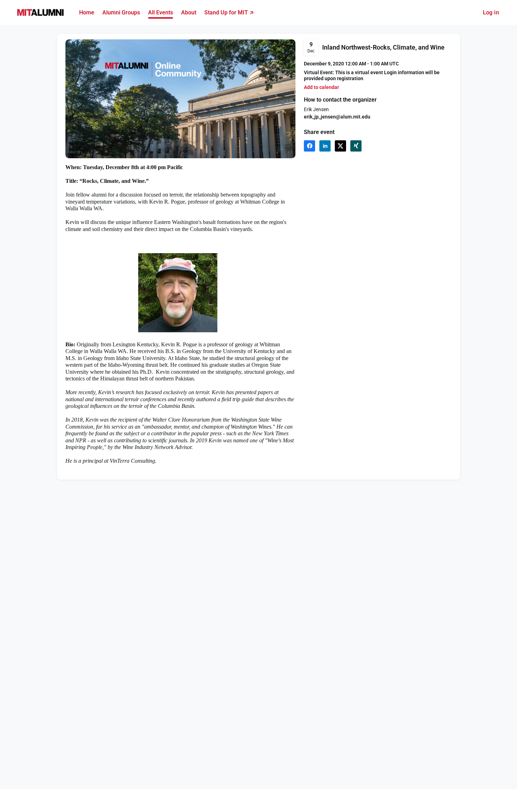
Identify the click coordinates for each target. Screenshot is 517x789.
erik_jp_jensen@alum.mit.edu (337, 117)
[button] (321, 87)
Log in (491, 12)
